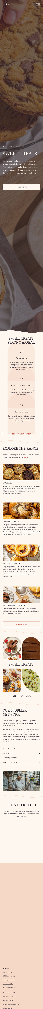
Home (4, 147)
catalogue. (27, 457)
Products (11, 147)
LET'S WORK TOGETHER (21, 434)
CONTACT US (21, 624)
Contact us (21, 187)
